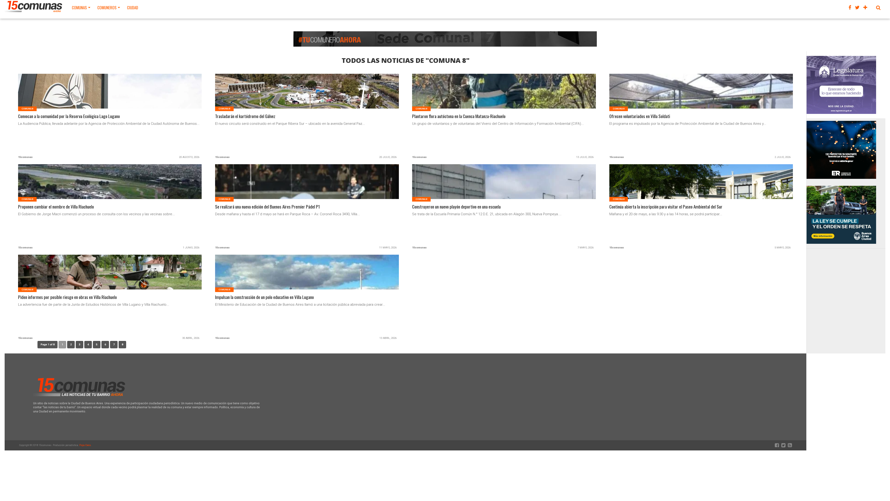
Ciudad (132, 7)
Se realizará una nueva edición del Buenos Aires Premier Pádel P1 (267, 207)
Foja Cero (85, 445)
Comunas (79, 7)
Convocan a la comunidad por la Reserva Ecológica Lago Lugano (69, 116)
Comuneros (107, 7)
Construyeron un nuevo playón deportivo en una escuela (456, 207)
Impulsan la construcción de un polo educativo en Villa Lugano (264, 297)
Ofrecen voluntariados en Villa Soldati (639, 116)
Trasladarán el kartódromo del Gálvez (245, 116)
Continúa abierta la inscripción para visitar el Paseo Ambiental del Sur (665, 207)
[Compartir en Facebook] (100, 96)
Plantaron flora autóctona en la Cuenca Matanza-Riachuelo (458, 116)
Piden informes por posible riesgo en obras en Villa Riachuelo (67, 297)
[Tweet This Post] (110, 96)
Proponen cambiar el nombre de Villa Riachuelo (56, 207)
